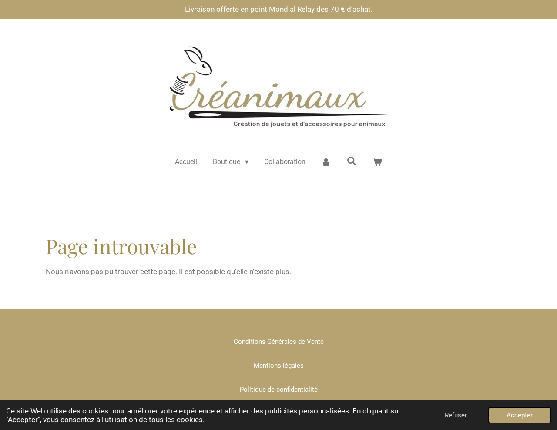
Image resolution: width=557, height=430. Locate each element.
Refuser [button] (456, 415)
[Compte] (326, 162)
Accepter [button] (520, 415)
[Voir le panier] (377, 162)
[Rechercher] (351, 161)
